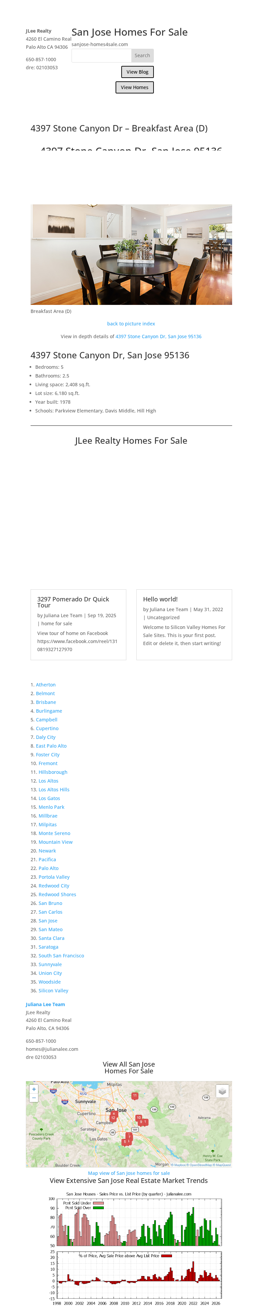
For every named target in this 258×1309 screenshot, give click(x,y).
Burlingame (49, 711)
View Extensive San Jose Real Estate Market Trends (129, 1180)
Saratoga (48, 947)
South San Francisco (61, 955)
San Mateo (50, 929)
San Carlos (50, 912)
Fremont (48, 763)
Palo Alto (48, 868)
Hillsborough (53, 772)
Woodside (50, 982)
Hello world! (160, 599)
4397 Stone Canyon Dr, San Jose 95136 (159, 336)
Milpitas (48, 824)
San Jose (48, 920)
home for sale (56, 623)
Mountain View (56, 842)
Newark (47, 850)
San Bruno (50, 903)
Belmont (45, 693)
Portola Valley (54, 877)
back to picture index (131, 323)
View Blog (137, 72)
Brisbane (46, 702)
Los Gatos (49, 798)
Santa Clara (51, 938)
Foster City (47, 754)
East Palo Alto (51, 746)
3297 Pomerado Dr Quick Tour (73, 602)
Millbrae (48, 815)
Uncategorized (163, 617)
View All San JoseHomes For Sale (129, 1067)
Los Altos (48, 781)
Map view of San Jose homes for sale (129, 1173)
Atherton (46, 684)
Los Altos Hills (54, 789)
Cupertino (47, 728)
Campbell (46, 719)
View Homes (134, 87)
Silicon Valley (53, 990)
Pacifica (47, 859)
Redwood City (54, 885)
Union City (50, 973)
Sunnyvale (50, 964)
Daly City (45, 737)
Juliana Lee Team (63, 615)
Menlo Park (51, 807)
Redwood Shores (57, 894)
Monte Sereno (54, 833)
